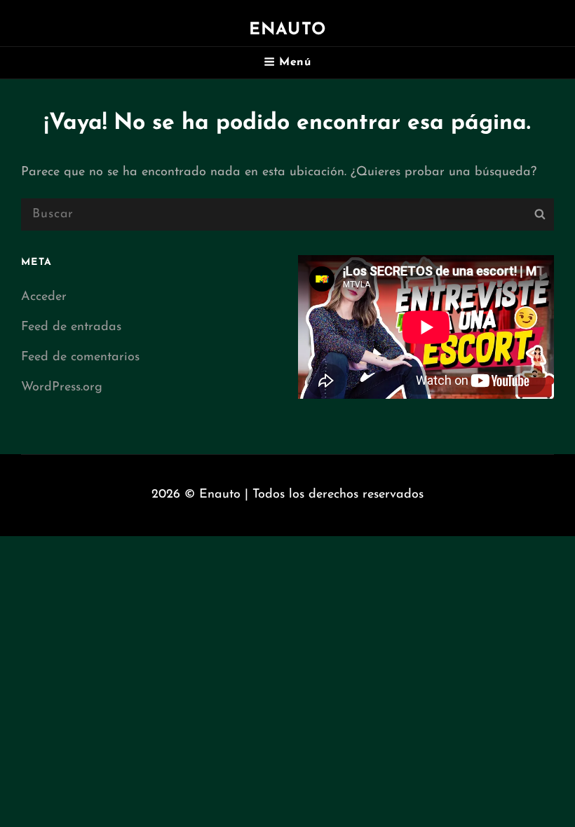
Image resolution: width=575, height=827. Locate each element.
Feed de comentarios (80, 357)
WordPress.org (61, 387)
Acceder (44, 297)
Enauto (287, 30)
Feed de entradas (71, 327)
